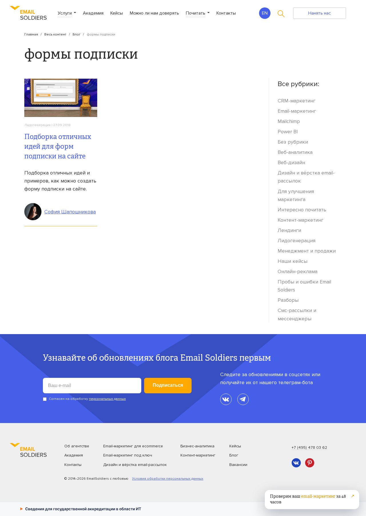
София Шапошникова (70, 212)
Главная (31, 34)
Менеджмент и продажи (307, 251)
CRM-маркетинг (296, 101)
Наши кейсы (292, 261)
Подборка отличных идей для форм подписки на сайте (57, 147)
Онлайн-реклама (297, 271)
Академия (93, 13)
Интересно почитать (302, 210)
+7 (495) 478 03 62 (309, 447)
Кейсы (116, 13)
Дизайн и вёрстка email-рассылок (135, 464)
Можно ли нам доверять (154, 13)
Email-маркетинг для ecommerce (133, 446)
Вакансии (238, 464)
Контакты (226, 13)
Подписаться (168, 385)
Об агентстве (76, 446)
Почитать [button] (196, 13)
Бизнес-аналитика (197, 446)
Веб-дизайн (291, 162)
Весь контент (55, 34)
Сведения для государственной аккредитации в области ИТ (80, 509)
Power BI (288, 131)
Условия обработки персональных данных (167, 479)
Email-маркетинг (297, 111)
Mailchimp (289, 121)
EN (265, 13)
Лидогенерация (37, 125)
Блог (76, 34)
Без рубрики (293, 142)
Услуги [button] (65, 13)
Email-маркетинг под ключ (127, 455)
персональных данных (107, 399)
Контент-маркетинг (300, 220)
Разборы (288, 300)
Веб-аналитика (295, 152)
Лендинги (289, 230)
